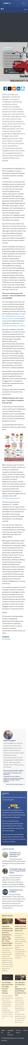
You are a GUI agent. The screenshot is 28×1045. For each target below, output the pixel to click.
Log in (25, 9)
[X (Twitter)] (3, 9)
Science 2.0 (12, 71)
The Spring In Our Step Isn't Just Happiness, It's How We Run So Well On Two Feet (20, 988)
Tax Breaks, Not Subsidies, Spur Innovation (12, 773)
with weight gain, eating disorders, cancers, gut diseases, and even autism (13, 316)
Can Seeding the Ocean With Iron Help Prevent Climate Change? (7, 987)
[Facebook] (2, 9)
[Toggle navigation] (23, 3)
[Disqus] (14, 661)
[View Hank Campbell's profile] (6, 71)
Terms (25, 1030)
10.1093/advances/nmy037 (11, 498)
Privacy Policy (18, 1031)
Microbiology (7, 48)
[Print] (23, 88)
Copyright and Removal (10, 1032)
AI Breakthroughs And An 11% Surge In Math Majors (17, 871)
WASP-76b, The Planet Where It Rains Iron (20, 928)
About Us (3, 1031)
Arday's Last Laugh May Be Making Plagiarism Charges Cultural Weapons (13, 780)
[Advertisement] (14, 27)
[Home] (7, 3)
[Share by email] (14, 88)
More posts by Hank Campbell (14, 784)
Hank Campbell (15, 69)
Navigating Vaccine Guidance (11, 776)
